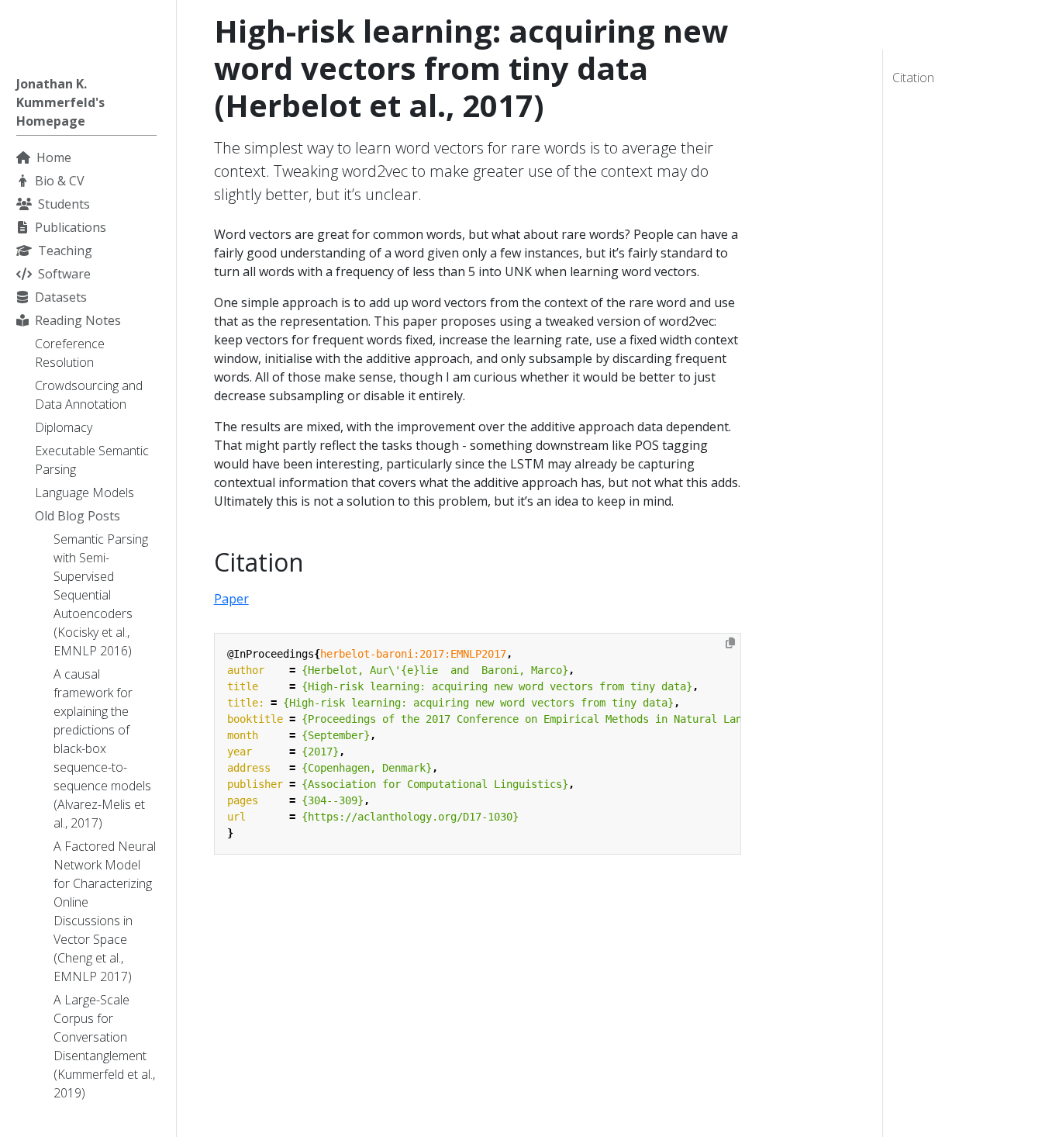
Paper (231, 598)
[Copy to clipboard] (730, 642)
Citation (913, 77)
